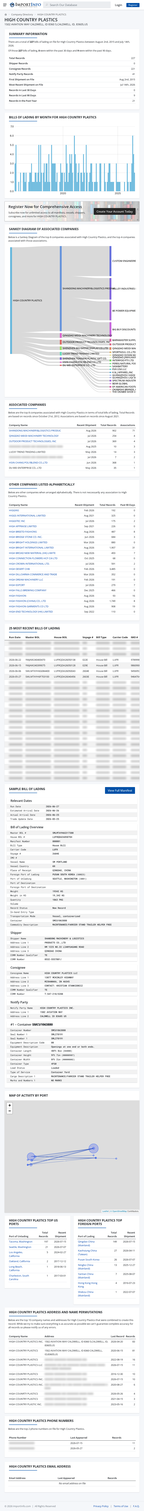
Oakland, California (19, 1261)
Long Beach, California (15, 1268)
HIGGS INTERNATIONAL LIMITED (27, 515)
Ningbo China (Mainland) (85, 1266)
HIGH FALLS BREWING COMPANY (27, 590)
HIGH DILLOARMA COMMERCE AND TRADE (33, 574)
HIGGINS (14, 510)
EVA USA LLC (119, 369)
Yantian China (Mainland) (85, 1275)
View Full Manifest (120, 790)
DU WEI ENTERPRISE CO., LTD (79, 365)
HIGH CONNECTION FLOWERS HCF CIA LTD (33, 558)
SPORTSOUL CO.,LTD (124, 352)
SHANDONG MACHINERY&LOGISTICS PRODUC (89, 288)
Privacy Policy (101, 1506)
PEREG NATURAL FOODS (126, 363)
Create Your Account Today (115, 211)
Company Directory (22, 14)
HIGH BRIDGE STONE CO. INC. (25, 537)
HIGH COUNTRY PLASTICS (27, 300)
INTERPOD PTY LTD (123, 360)
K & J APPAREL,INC (122, 372)
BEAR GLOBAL (120, 383)
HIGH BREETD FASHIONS (23, 531)
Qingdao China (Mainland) (86, 1243)
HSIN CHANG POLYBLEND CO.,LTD (82, 362)
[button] (9, 1105)
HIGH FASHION (17, 595)
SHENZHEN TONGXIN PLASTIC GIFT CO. (85, 358)
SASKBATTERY (120, 366)
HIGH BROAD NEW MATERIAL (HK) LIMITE (32, 553)
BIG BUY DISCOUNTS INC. (126, 329)
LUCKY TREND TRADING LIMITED (81, 353)
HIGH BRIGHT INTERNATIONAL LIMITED (31, 547)
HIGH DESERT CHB (19, 569)
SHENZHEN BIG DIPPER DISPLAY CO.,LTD (85, 348)
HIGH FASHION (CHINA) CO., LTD (27, 601)
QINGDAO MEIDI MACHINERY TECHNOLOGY (87, 335)
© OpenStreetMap (118, 1211)
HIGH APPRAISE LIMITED (23, 526)
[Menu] (5, 4)
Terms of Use (121, 1506)
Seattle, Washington (20, 1247)
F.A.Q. (136, 1506)
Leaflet (105, 1211)
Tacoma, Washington (20, 1241)
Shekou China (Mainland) (85, 1293)
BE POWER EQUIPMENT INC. (128, 310)
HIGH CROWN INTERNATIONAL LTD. (29, 563)
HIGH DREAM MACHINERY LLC (26, 579)
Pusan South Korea (88, 1259)
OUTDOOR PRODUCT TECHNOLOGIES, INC (86, 342)
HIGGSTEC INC (17, 521)
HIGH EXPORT (17, 585)
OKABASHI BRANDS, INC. (126, 389)
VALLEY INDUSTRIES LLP (126, 288)
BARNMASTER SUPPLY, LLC (127, 340)
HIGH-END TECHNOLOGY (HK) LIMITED (31, 611)
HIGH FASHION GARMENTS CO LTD (28, 606)
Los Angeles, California (16, 1254)
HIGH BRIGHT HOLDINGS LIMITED (28, 542)
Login (118, 5)
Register (132, 5)
